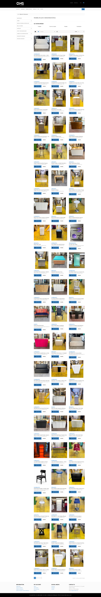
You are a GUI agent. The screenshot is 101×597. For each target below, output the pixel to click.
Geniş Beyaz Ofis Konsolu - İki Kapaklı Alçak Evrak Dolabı (62, 353)
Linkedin (52, 589)
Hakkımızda (18, 586)
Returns (35, 590)
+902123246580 (75, 589)
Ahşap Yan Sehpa (54, 190)
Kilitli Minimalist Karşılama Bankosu (58, 408)
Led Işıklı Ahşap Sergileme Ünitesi (41, 461)
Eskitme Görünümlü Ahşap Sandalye (76, 298)
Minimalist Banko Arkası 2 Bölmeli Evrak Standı (78, 488)
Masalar (65, 26)
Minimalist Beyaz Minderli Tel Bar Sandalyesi (43, 516)
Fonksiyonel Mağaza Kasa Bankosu (76, 325)
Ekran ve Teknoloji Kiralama (23, 23)
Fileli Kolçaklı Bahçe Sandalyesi (57, 325)
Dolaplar (39, 26)
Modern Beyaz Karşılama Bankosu (58, 569)
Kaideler (19, 28)
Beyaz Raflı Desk (37, 244)
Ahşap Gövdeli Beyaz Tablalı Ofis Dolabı (77, 109)
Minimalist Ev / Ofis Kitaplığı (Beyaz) (58, 516)
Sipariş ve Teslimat (19, 587)
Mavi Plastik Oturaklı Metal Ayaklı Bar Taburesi (60, 488)
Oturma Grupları (52, 26)
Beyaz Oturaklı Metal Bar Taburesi (76, 217)
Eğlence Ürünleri (20, 38)
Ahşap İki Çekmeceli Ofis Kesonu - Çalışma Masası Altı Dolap (46, 136)
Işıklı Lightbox (20, 25)
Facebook (53, 586)
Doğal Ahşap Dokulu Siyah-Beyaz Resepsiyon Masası (44, 298)
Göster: (76, 31)
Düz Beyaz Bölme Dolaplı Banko (58, 298)
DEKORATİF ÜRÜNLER (21, 36)
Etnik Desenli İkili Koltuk (39, 325)
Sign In (35, 586)
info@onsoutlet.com (74, 590)
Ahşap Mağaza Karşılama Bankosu (76, 136)
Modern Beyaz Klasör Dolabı (74, 569)
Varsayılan (41, 31)
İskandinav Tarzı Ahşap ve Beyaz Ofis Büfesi (60, 380)
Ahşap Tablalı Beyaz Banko (74, 163)
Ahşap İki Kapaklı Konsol (56, 136)
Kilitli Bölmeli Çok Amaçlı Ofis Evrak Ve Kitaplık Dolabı (44, 408)
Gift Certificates (36, 589)
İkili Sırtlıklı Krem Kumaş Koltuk (75, 353)
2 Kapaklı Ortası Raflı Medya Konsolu (41, 82)
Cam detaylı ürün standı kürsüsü (57, 244)
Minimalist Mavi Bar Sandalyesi (75, 516)
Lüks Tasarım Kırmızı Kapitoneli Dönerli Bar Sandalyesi (80, 461)
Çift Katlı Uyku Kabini (73, 244)
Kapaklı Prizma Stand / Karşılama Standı (77, 380)
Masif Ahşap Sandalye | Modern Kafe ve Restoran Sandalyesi (46, 488)
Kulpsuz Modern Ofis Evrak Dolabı (76, 435)
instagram (53, 587)
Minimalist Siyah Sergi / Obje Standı (41, 543)
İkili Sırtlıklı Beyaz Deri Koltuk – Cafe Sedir (42, 55)
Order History (36, 587)
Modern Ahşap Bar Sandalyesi (57, 543)
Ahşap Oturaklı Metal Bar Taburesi (41, 163)
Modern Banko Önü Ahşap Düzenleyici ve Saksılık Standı (80, 543)
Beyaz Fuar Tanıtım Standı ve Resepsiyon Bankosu (44, 217)
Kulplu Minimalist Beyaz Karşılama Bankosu (60, 435)
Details (44, 59)
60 (78, 31)
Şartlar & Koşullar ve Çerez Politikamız (22, 590)
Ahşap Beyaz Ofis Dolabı (56, 109)
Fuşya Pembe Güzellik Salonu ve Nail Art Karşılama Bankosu (46, 353)
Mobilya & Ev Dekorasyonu (22, 33)
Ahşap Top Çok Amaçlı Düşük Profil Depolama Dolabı (44, 190)
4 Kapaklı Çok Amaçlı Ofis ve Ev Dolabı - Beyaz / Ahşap (80, 82)
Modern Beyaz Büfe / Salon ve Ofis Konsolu (43, 569)
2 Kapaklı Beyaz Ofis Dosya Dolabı (58, 55)
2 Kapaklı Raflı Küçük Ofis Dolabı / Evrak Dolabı (60, 82)
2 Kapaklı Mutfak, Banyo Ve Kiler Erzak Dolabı (78, 55)
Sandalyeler (79, 26)
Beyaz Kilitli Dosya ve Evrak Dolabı (58, 217)
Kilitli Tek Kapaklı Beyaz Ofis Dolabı (76, 408)
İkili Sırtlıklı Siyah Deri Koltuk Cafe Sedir (41, 380)
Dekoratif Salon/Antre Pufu (56, 271)
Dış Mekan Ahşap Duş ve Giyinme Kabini (77, 271)
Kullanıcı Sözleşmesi (19, 589)
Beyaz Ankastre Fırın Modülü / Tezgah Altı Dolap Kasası (80, 190)
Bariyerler (19, 18)
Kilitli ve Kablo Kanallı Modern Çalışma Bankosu (43, 435)
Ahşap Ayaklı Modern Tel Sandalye (41, 109)
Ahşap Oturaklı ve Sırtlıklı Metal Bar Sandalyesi (60, 163)
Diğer (18, 20)
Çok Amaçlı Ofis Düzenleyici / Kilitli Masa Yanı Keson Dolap (45, 271)
